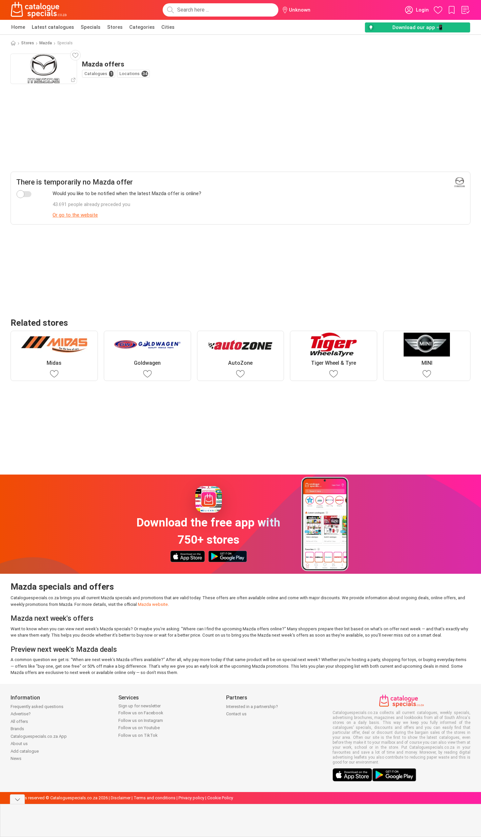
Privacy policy (191, 797)
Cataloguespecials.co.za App (39, 736)
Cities (168, 27)
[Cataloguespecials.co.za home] (39, 10)
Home (18, 27)
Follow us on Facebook (140, 712)
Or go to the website (75, 215)
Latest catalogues (53, 27)
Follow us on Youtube (139, 727)
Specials (90, 27)
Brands (17, 728)
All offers (19, 721)
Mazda (45, 43)
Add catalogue (25, 751)
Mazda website (153, 604)
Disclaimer (121, 797)
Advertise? (21, 713)
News (16, 758)
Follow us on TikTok (138, 735)
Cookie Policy (220, 797)
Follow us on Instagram (140, 720)
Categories (142, 27)
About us (19, 743)
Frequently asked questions (37, 706)
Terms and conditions (155, 797)
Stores (115, 27)
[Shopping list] (465, 10)
